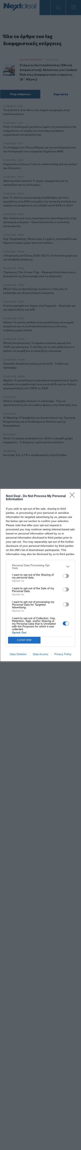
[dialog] (40, 575)
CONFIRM (24, 640)
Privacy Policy (62, 654)
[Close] (73, 496)
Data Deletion (18, 654)
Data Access (40, 654)
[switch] (66, 576)
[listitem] (40, 566)
